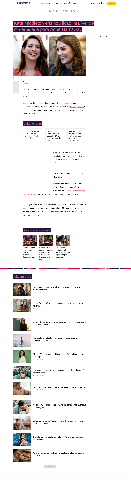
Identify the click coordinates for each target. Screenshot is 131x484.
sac (92, 3)
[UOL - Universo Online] (31, 3)
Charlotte (80, 107)
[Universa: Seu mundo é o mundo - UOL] (23, 3)
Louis (25, 110)
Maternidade (65, 11)
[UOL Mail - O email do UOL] (97, 3)
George (73, 107)
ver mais (49, 466)
